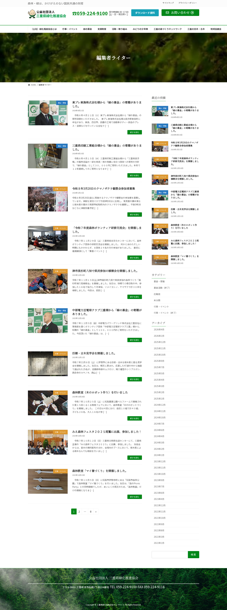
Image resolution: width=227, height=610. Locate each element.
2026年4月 (159, 329)
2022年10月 (160, 517)
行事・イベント (161, 306)
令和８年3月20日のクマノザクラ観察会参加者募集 (103, 188)
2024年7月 (159, 423)
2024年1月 (159, 455)
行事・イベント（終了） (166, 312)
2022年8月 (159, 530)
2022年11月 (160, 511)
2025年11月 (160, 348)
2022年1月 (159, 542)
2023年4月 (159, 498)
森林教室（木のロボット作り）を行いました (100, 392)
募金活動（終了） (162, 287)
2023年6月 (159, 492)
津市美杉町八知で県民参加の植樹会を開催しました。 (105, 271)
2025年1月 (159, 398)
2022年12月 (160, 505)
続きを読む (134, 132)
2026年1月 (159, 335)
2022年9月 (159, 524)
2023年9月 (159, 480)
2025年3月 (159, 386)
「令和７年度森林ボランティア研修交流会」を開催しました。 (107, 230)
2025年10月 (160, 354)
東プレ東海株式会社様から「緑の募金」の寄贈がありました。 (107, 104)
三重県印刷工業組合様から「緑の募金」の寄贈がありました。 (107, 147)
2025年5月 (159, 373)
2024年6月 (159, 430)
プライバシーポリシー (187, 2)
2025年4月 (159, 379)
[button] (145, 12)
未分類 (157, 300)
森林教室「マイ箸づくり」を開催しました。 (100, 471)
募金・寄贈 (159, 281)
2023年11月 (160, 467)
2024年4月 (159, 436)
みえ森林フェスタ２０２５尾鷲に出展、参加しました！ (107, 432)
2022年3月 (159, 536)
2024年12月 (160, 404)
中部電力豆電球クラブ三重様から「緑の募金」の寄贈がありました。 (107, 312)
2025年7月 (159, 367)
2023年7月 (159, 486)
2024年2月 (159, 448)
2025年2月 (159, 392)
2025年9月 (159, 360)
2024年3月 (159, 442)
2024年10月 (160, 417)
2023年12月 (160, 461)
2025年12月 (160, 342)
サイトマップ (168, 2)
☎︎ (90, 13)
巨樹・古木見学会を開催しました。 (94, 353)
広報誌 (157, 294)
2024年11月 (160, 411)
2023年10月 (160, 473)
